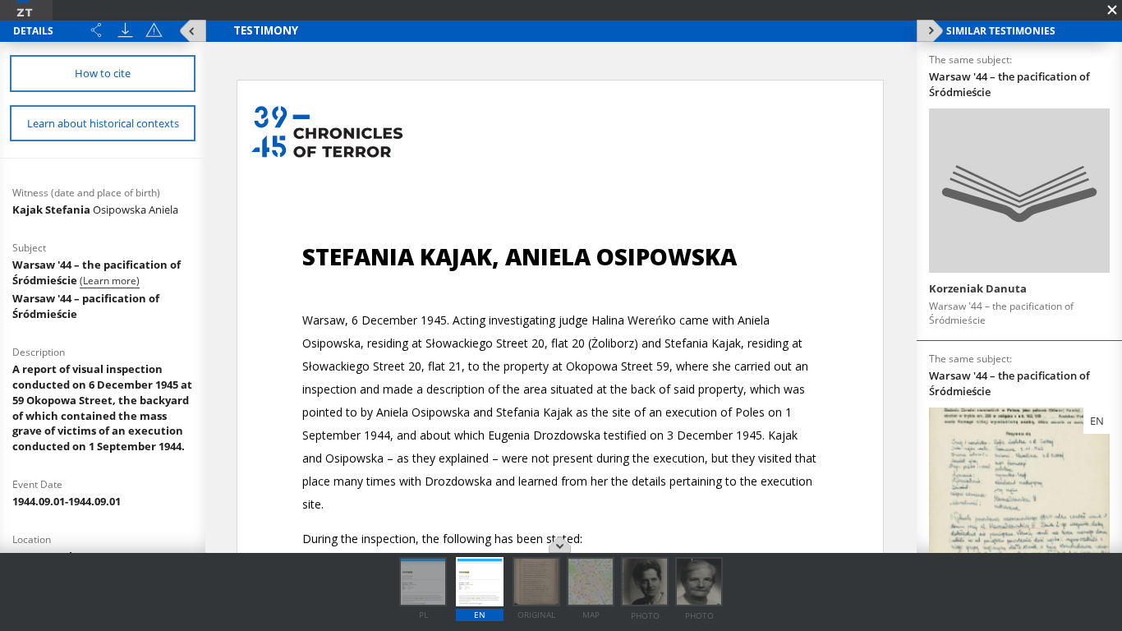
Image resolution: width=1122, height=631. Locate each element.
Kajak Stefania (95, 209)
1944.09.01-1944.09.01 (66, 501)
